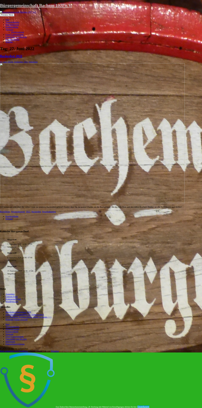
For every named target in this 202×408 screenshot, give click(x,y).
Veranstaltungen (12, 22)
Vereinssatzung (17, 32)
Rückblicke (5, 212)
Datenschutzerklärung (14, 344)
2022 (28, 212)
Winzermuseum (12, 24)
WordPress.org (11, 301)
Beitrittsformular (12, 39)
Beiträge (9, 42)
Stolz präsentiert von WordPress (14, 351)
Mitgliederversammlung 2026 (18, 312)
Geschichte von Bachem (16, 37)
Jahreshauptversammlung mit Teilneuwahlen (24, 314)
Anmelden (10, 294)
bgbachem (33, 62)
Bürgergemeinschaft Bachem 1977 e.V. (36, 5)
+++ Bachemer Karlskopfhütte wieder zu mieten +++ (28, 317)
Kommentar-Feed (13, 299)
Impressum (10, 341)
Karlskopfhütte (11, 27)
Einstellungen (143, 407)
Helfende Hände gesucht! (16, 319)
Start (7, 20)
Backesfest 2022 (11, 56)
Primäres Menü (7, 15)
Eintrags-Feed (11, 296)
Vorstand (9, 29)
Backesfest (36, 212)
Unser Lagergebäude (14, 34)
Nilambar (55, 351)
